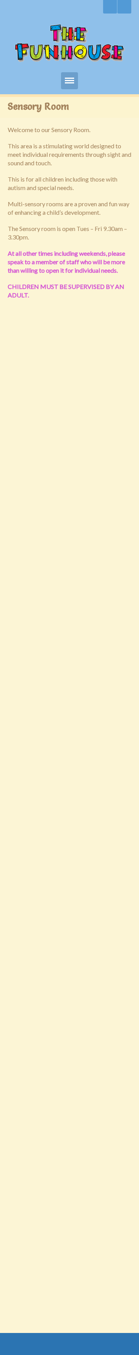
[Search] (110, 7)
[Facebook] (124, 7)
